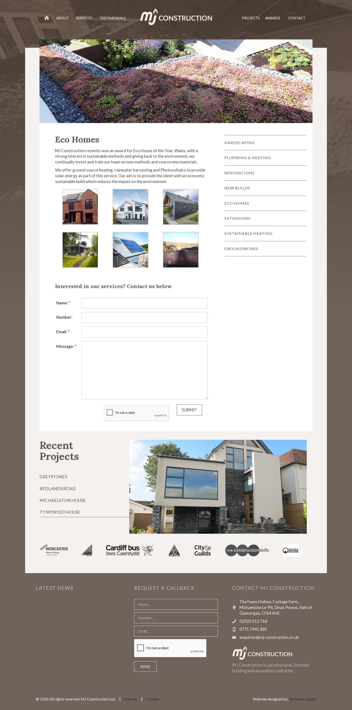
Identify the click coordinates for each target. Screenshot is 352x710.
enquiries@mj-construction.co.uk (269, 637)
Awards (272, 18)
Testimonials (113, 18)
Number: (64, 317)
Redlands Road (58, 488)
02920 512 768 (253, 621)
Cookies (152, 699)
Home (46, 18)
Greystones (53, 476)
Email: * (62, 331)
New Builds (237, 188)
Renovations (239, 173)
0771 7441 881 (253, 629)
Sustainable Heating (248, 233)
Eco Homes (236, 203)
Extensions (237, 218)
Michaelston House (63, 500)
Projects (251, 18)
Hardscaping (239, 142)
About (62, 18)
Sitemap (130, 699)
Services (84, 18)
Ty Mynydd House (60, 512)
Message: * (66, 346)
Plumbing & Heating (247, 157)
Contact (296, 18)
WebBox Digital (302, 699)
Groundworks (241, 248)
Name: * (63, 302)
